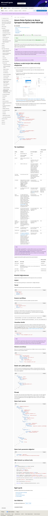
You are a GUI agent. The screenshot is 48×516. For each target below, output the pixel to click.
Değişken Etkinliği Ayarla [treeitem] (7, 79)
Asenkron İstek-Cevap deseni (24, 251)
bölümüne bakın (23, 204)
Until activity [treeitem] (5, 85)
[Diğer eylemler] (46, 17)
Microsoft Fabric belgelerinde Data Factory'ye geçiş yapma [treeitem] (6, 23)
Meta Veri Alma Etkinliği (20, 495)
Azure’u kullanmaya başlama (41, 10)
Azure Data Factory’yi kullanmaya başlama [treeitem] (6, 31)
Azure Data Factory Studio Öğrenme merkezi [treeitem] (7, 41)
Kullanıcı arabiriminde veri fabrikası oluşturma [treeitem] (7, 51)
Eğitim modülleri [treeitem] (5, 39)
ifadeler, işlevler (30, 98)
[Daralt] (11, 16)
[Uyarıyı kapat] (46, 2)
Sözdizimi (16, 28)
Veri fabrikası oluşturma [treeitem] (6, 32)
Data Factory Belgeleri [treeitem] (5, 20)
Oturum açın (45, 8)
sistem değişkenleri (37, 98)
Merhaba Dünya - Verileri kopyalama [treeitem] (7, 35)
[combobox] (6, 18)
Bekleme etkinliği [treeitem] (6, 89)
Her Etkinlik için (19, 493)
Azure (18, 17)
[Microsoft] (1, 8)
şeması (33, 191)
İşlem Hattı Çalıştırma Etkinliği (21, 492)
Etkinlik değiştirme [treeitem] (6, 84)
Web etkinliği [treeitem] (5, 90)
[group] (30, 319)
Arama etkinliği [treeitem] (5, 77)
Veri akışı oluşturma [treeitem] (6, 37)
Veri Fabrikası (22, 17)
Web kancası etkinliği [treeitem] (6, 92)
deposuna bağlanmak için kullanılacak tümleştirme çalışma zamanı (24, 234)
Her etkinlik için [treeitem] (5, 72)
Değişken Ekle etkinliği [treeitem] (6, 64)
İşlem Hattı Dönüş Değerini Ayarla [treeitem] (6, 82)
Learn (15, 17)
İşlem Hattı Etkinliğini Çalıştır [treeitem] (6, 67)
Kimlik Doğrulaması (18, 31)
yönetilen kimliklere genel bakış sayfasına (35, 328)
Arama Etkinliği (18, 496)
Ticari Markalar (3, 515)
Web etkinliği (38, 40)
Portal (35, 10)
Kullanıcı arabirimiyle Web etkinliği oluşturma (22, 27)
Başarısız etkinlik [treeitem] (6, 69)
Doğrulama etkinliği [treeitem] (6, 87)
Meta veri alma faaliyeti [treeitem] (7, 74)
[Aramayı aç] (42, 8)
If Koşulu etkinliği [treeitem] (6, 76)
